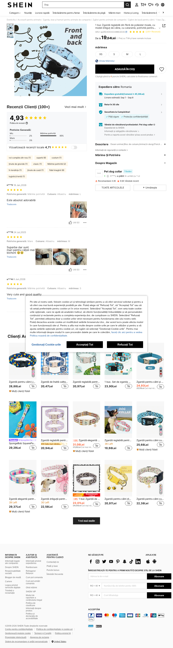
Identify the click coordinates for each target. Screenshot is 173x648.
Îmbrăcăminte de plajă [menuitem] (94, 12)
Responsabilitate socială (13, 572)
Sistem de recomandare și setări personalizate (26, 641)
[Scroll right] (163, 12)
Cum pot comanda (34, 577)
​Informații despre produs (33, 609)
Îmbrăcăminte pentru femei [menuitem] (66, 12)
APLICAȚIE (151, 555)
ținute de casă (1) (35, 170)
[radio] (100, 54)
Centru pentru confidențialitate (19, 629)
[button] (157, 5)
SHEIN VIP (31, 591)
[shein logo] (20, 4)
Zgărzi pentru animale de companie (109, 20)
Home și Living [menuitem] (131, 12)
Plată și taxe (52, 566)
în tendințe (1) (15, 170)
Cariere (8, 581)
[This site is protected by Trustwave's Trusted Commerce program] (90, 626)
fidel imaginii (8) (56, 170)
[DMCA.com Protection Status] (99, 626)
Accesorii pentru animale (29, 20)
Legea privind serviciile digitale (12, 586)
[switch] (74, 147)
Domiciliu (11, 20)
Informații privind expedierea (33, 562)
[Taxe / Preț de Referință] (117, 38)
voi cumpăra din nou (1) (20, 157)
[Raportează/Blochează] (85, 223)
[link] (143, 5)
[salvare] (161, 69)
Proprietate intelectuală (15, 637)
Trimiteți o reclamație (10, 591)
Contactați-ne (53, 562)
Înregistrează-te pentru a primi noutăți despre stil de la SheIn (125, 570)
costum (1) (56, 157)
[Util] (70, 223)
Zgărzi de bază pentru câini (141, 20)
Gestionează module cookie (18, 633)
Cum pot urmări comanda (33, 582)
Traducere (11, 204)
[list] (115, 561)
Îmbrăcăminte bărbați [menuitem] (152, 12)
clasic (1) (37, 164)
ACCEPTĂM (94, 609)
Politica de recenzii (17, 123)
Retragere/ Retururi (31, 572)
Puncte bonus (53, 570)
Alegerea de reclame (39, 637)
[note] (20, 391)
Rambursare (31, 567)
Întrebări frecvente (55, 574)
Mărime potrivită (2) (56, 164)
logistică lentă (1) (17, 176)
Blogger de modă (13, 577)
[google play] (154, 563)
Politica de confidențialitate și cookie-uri (54, 629)
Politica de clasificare (30, 604)
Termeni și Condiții (42, 633)
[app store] (148, 563)
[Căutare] (127, 5)
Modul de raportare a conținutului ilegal (34, 597)
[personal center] (137, 5)
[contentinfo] (129, 617)
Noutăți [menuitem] (28, 12)
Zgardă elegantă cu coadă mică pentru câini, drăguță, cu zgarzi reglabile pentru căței (86, 440)
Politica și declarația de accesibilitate (32, 616)
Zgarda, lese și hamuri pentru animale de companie (67, 20)
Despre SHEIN (12, 567)
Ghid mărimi (31, 587)
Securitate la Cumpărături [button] (117, 112)
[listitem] (23, 369)
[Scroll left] (159, 12)
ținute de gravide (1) (18, 164)
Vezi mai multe (86, 520)
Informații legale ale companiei (12, 562)
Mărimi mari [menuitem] (114, 12)
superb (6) (41, 157)
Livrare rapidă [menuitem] (42, 12)
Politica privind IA (63, 633)
